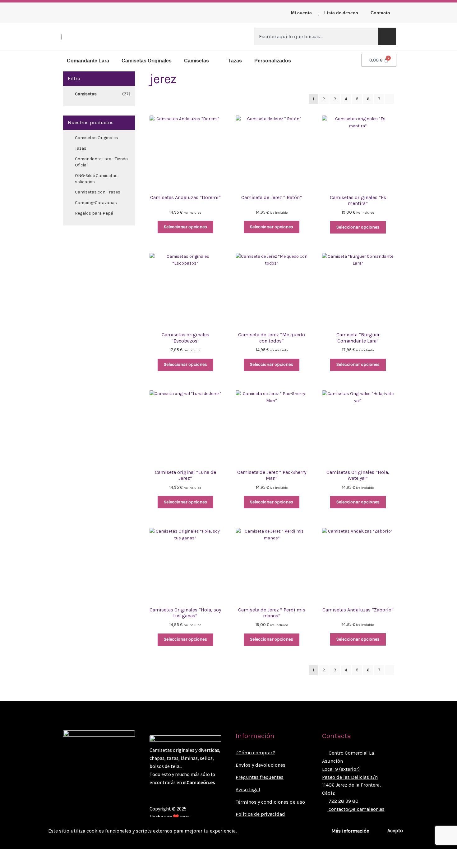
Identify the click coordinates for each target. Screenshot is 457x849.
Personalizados (272, 60)
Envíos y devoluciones (260, 765)
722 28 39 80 (342, 801)
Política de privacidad (260, 814)
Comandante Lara (88, 60)
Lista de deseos (341, 12)
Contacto (380, 12)
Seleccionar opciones (185, 226)
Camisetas (196, 60)
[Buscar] (387, 36)
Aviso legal (248, 789)
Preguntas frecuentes (260, 777)
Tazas (235, 60)
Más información (350, 831)
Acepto (395, 830)
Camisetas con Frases (97, 192)
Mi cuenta (301, 12)
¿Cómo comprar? (255, 753)
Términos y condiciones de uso (270, 802)
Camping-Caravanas (96, 202)
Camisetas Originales (147, 60)
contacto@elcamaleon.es (356, 809)
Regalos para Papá (94, 213)
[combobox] (316, 36)
